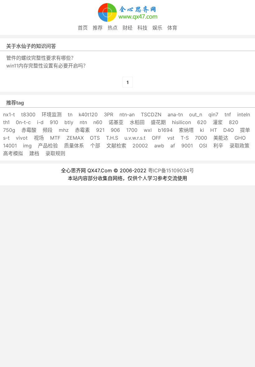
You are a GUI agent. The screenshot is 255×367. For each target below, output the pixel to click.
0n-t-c (23, 122)
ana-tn (175, 114)
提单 (245, 130)
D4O (228, 130)
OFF (156, 138)
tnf (228, 114)
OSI (203, 145)
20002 (140, 145)
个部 (95, 145)
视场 (39, 138)
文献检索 (116, 145)
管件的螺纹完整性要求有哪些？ (41, 58)
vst (170, 138)
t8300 (28, 114)
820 (233, 122)
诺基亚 (116, 122)
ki (202, 130)
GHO (240, 138)
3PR (108, 114)
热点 (113, 28)
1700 (131, 130)
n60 (97, 122)
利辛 (218, 145)
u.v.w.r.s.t (135, 138)
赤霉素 (82, 130)
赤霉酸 (28, 130)
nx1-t (9, 114)
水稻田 (137, 122)
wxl (148, 130)
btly (68, 122)
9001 (187, 145)
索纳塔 (186, 130)
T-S (185, 138)
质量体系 (74, 145)
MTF (55, 138)
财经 (127, 28)
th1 (6, 122)
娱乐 (157, 28)
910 (54, 122)
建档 (34, 153)
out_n (195, 114)
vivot (22, 138)
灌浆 (218, 122)
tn (70, 114)
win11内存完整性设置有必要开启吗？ (47, 66)
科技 (142, 28)
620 (201, 122)
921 (100, 130)
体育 (172, 28)
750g (9, 130)
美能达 (220, 138)
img (27, 145)
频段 (48, 130)
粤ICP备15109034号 (171, 170)
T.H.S (112, 138)
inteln (243, 114)
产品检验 (48, 145)
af (172, 145)
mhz (64, 130)
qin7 (213, 114)
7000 (201, 138)
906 (115, 130)
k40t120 (88, 114)
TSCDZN (151, 114)
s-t (6, 138)
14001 (10, 145)
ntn (83, 122)
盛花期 (158, 122)
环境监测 (52, 114)
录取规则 (55, 153)
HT (213, 130)
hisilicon (181, 122)
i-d (40, 122)
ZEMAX (75, 138)
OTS (95, 138)
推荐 (98, 28)
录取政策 (239, 145)
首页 (83, 28)
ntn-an (127, 114)
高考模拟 (13, 153)
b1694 (165, 130)
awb (159, 145)
